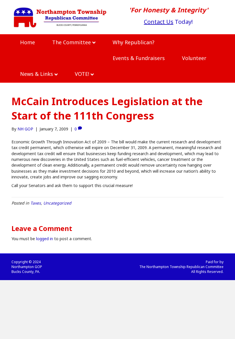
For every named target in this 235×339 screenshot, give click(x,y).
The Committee (71, 42)
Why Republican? (133, 42)
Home (27, 42)
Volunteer (194, 58)
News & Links (36, 73)
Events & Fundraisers (139, 58)
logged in (44, 238)
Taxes (35, 203)
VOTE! (82, 73)
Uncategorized (57, 203)
